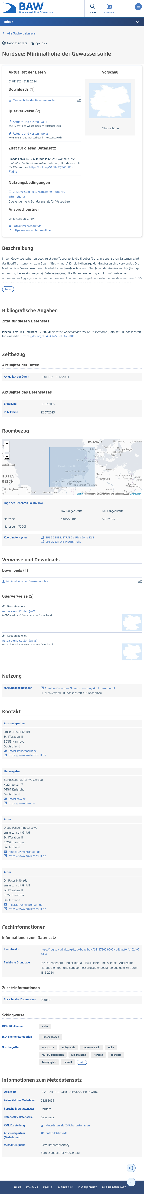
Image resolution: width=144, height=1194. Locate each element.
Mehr (8, 289)
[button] (6, 443)
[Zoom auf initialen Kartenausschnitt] (6, 456)
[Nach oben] (131, 1182)
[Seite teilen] (131, 1168)
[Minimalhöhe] (110, 100)
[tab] (72, 22)
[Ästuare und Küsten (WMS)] (132, 651)
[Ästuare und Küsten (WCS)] (132, 622)
